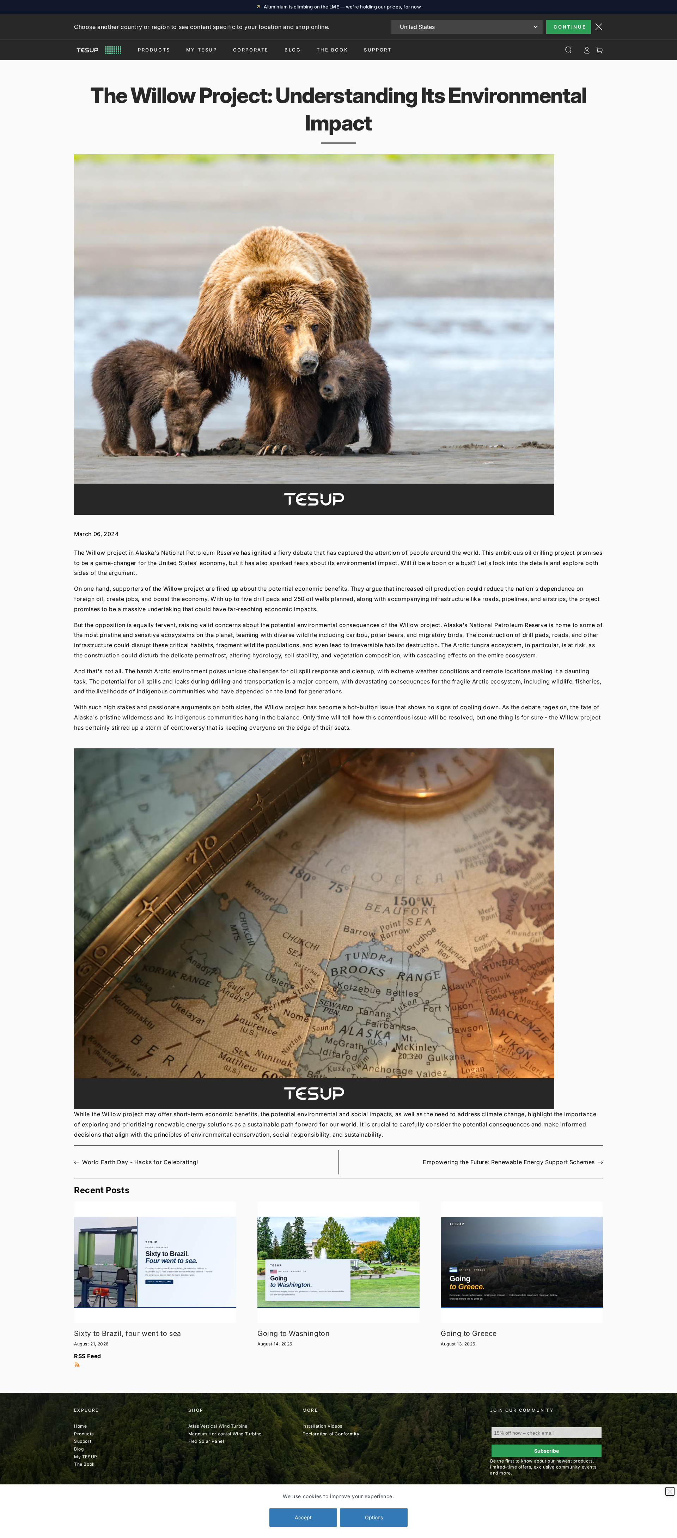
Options (374, 1517)
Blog (293, 50)
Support (377, 50)
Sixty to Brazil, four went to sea (127, 1333)
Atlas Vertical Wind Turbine (218, 1426)
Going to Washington (293, 1333)
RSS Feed (87, 1356)
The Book (332, 50)
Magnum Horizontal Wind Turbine (225, 1433)
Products (154, 50)
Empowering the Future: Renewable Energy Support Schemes (509, 1162)
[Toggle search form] (568, 50)
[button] (338, 928)
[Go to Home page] (97, 50)
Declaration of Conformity (331, 1433)
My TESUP (85, 1456)
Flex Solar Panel (206, 1441)
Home (80, 1426)
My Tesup (201, 50)
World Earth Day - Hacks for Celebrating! (140, 1162)
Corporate (251, 50)
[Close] (670, 1491)
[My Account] (587, 50)
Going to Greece (469, 1333)
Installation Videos (322, 1426)
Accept (303, 1517)
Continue (570, 27)
